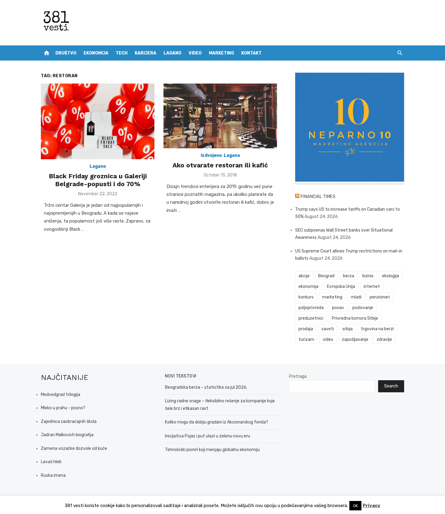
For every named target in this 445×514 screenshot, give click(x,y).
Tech (121, 53)
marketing (332, 297)
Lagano (172, 53)
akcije (304, 275)
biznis (368, 275)
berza (348, 275)
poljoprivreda (311, 307)
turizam (306, 339)
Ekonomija (96, 53)
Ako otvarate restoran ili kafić (220, 165)
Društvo (65, 53)
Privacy (371, 505)
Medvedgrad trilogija (60, 394)
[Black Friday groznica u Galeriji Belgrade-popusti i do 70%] (97, 121)
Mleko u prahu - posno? (63, 407)
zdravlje (384, 339)
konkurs (306, 297)
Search (391, 386)
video (328, 339)
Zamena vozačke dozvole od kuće (74, 448)
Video (195, 53)
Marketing (221, 53)
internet (372, 286)
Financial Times (318, 196)
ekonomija (308, 286)
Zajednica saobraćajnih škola (69, 421)
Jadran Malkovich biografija (67, 434)
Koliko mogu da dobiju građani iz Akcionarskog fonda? (216, 422)
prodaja (305, 328)
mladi (356, 297)
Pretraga (298, 376)
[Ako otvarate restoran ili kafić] (220, 116)
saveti (327, 328)
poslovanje (362, 307)
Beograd (326, 275)
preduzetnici (310, 318)
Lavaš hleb (51, 461)
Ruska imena (53, 475)
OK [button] (355, 505)
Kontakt (251, 53)
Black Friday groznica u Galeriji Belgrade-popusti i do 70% (98, 180)
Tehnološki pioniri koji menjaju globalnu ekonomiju (212, 449)
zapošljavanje (355, 339)
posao (338, 307)
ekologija (390, 275)
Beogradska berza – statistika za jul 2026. (206, 387)
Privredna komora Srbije (355, 318)
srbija (347, 328)
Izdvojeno (211, 155)
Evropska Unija (341, 286)
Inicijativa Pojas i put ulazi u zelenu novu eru (207, 436)
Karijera (145, 53)
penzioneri (380, 297)
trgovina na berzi (377, 328)
